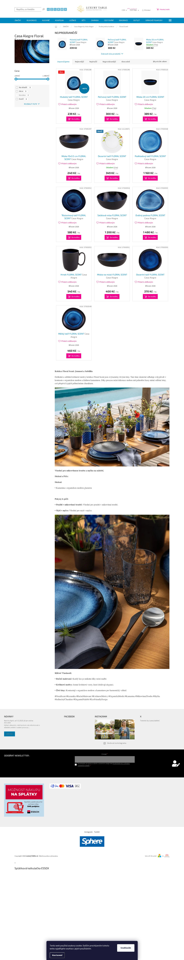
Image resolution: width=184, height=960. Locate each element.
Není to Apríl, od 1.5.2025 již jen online (18, 720)
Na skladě (25, 87)
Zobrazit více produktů (110, 54)
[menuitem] (18, 20)
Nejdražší (93, 61)
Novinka (24, 95)
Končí (23, 99)
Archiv (9, 734)
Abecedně (125, 61)
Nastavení (57, 955)
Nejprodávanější (109, 61)
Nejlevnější (79, 61)
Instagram (88, 832)
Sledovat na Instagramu (116, 743)
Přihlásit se (105, 771)
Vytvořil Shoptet (150, 856)
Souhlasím (126, 947)
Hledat (43, 9)
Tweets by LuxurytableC (150, 720)
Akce (22, 91)
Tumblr (97, 832)
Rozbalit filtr (30, 104)
